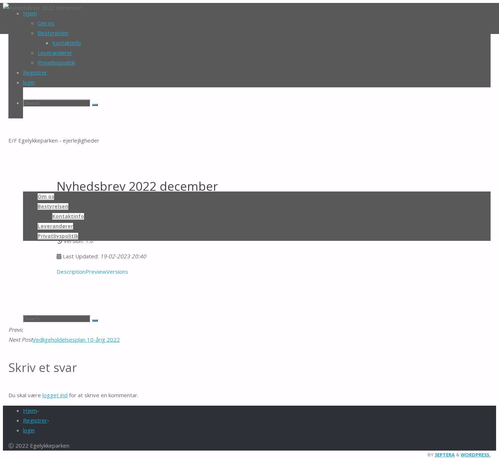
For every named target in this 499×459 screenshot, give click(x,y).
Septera (445, 454)
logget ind (55, 395)
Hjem (30, 410)
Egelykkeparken (34, 129)
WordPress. (476, 454)
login (29, 82)
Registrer (35, 420)
